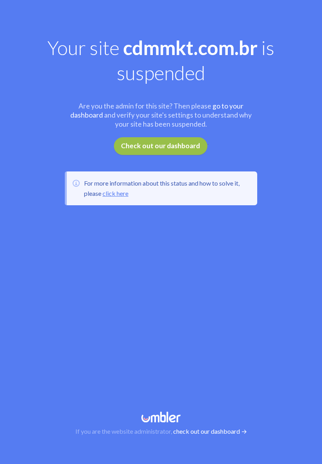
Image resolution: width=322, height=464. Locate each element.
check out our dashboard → (210, 431)
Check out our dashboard (160, 146)
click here (115, 193)
